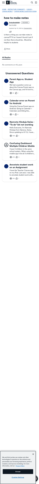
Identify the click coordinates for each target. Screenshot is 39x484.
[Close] (33, 454)
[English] (11, 2)
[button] (6, 23)
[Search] (32, 2)
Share (7, 49)
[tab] (6, 57)
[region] (18, 467)
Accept (17, 471)
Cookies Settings (18, 477)
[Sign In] (36, 2)
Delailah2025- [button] (14, 23)
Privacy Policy (20, 466)
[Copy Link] (10, 32)
